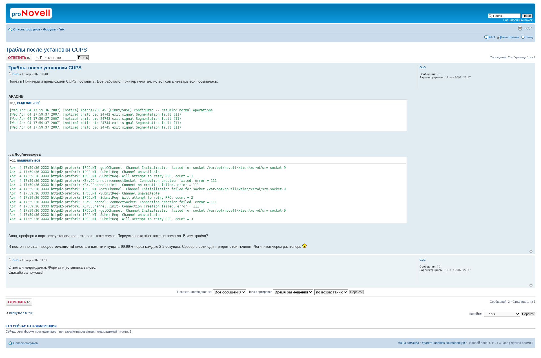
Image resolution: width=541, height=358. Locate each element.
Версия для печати (520, 28)
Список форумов (26, 29)
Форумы (49, 29)
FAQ (492, 37)
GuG (15, 74)
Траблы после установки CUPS (46, 50)
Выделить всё (28, 103)
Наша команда (408, 342)
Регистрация (510, 37)
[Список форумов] (31, 12)
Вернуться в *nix (21, 313)
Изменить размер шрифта (528, 28)
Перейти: (475, 313)
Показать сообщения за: (195, 291)
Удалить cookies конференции (443, 342)
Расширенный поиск (518, 20)
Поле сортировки (260, 291)
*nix (62, 29)
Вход (529, 37)
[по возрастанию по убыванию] (339, 291)
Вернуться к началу (531, 251)
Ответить (12, 56)
